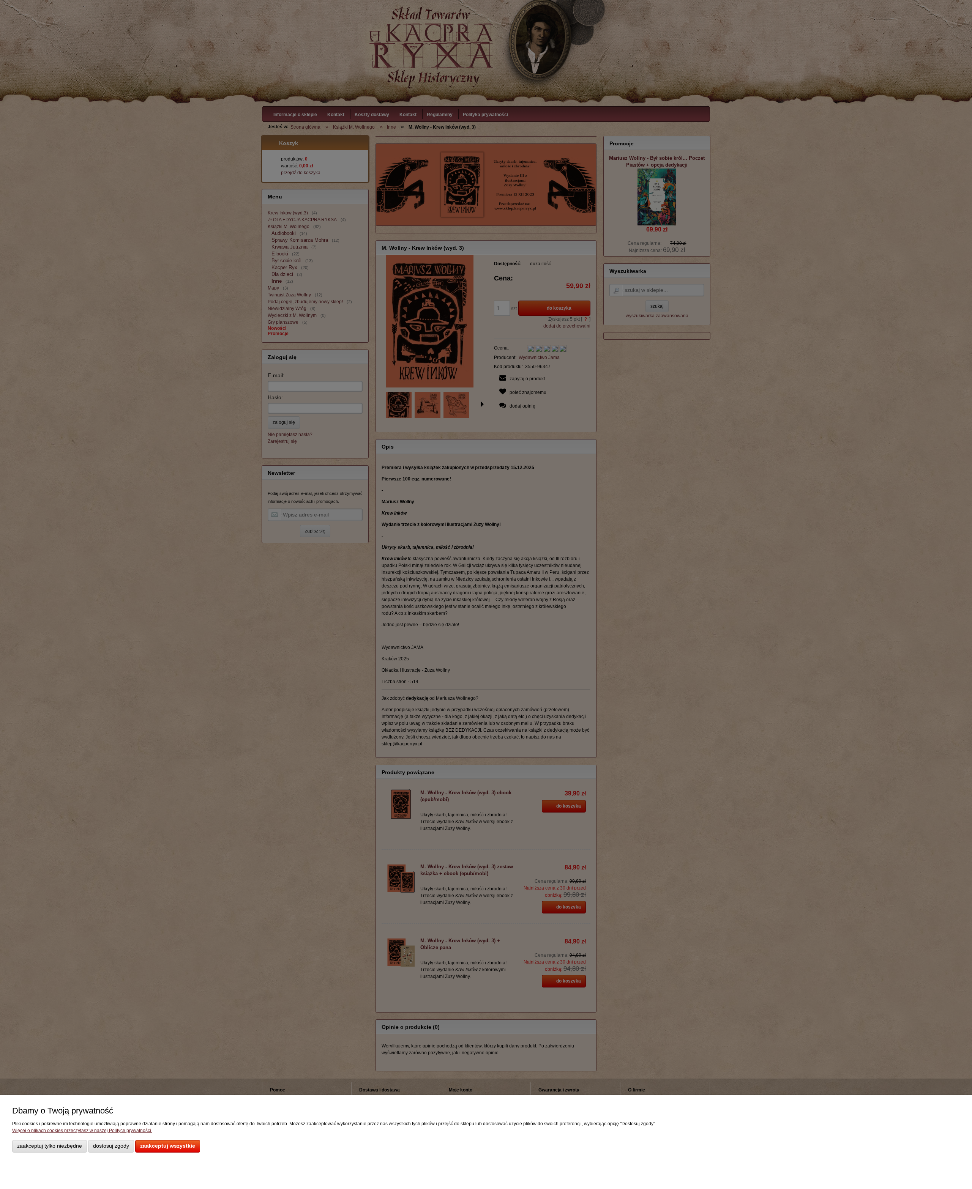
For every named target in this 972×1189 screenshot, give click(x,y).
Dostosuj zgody (111, 1146)
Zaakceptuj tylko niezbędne (49, 1146)
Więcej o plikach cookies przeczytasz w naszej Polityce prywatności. (82, 1130)
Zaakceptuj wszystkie (167, 1146)
